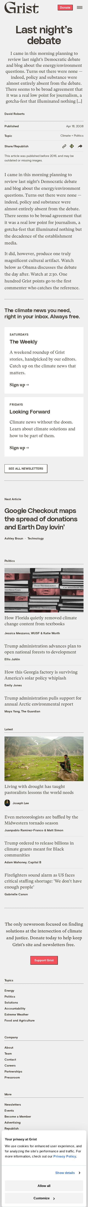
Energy (9, 990)
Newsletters (12, 1104)
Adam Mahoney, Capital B (22, 862)
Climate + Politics (72, 135)
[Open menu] (80, 7)
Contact (10, 1059)
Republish (11, 1128)
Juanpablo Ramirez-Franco (23, 830)
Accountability (14, 1008)
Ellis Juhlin (12, 659)
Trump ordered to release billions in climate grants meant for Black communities (39, 849)
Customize (42, 1198)
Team (8, 1053)
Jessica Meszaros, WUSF (22, 633)
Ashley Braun (13, 538)
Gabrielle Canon (16, 894)
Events (9, 1110)
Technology (36, 538)
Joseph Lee (21, 803)
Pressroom (12, 1077)
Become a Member (17, 1116)
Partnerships (13, 1071)
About (8, 1047)
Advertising (12, 1122)
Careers (10, 1065)
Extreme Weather (16, 1014)
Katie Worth (51, 633)
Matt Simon (55, 830)
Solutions (11, 1002)
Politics (9, 996)
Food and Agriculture (19, 1020)
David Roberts (14, 113)
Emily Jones (13, 685)
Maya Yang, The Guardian (22, 711)
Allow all (44, 1186)
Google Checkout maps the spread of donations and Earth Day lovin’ (40, 518)
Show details (65, 1173)
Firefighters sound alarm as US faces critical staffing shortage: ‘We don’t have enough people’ (43, 881)
